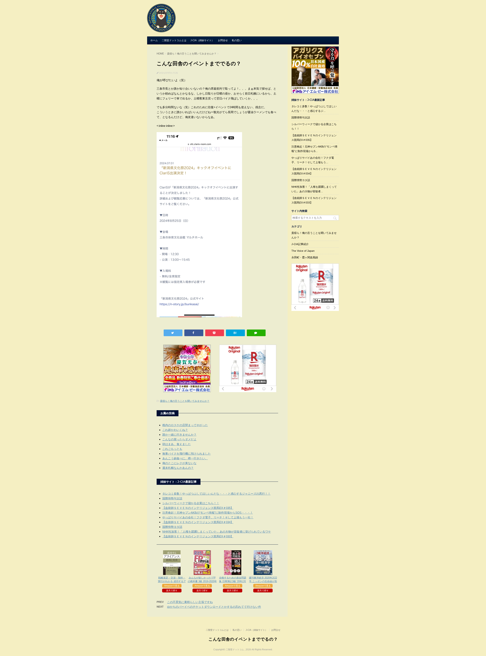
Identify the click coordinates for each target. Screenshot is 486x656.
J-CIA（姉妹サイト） (202, 40)
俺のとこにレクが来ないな (179, 463)
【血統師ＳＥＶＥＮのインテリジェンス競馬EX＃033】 (197, 536)
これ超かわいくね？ (175, 429)
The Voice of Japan (303, 250)
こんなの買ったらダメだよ (179, 439)
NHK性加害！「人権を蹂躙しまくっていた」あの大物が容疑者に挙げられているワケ (216, 531)
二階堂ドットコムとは (174, 40)
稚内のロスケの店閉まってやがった (185, 425)
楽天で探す (172, 590)
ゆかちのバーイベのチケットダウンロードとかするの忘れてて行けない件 (214, 606)
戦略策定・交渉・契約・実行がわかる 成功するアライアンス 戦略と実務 (172, 581)
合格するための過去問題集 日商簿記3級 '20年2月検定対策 (232, 581)
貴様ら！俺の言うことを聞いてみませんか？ (184, 401)
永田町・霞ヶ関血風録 (304, 257)
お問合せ (223, 40)
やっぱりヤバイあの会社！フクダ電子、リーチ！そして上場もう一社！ (207, 517)
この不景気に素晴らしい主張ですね (190, 602)
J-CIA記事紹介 (300, 244)
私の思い (237, 40)
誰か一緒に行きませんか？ (179, 434)
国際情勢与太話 (172, 498)
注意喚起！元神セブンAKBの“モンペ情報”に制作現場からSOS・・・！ (207, 512)
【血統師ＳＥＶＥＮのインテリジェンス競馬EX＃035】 (197, 507)
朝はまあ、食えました (176, 444)
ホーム (154, 40)
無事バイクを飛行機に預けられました (186, 453)
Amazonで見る (172, 585)
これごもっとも (172, 448)
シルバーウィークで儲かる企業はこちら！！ (190, 503)
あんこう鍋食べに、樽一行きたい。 (185, 458)
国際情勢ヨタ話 (172, 526)
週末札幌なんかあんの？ (178, 467)
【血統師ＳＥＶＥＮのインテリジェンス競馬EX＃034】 (197, 522)
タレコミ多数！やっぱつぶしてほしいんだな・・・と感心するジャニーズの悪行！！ (216, 493)
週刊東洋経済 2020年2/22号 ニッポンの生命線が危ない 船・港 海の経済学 (263, 581)
